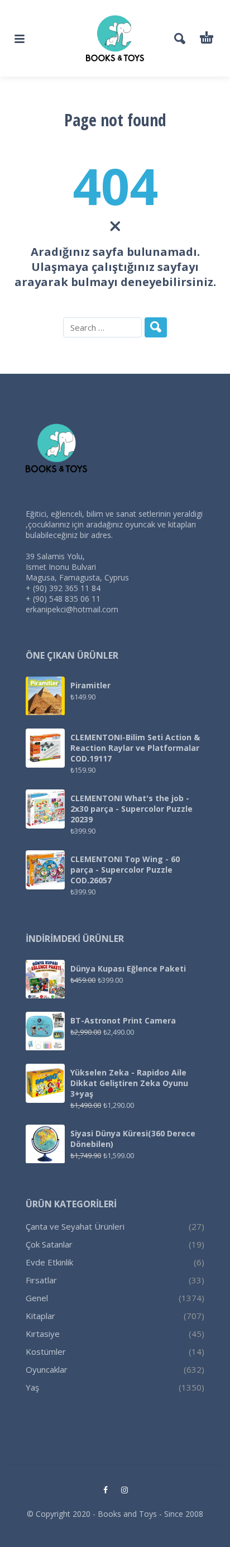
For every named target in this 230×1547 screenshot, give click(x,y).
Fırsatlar (41, 1280)
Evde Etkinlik (49, 1262)
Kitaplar (40, 1316)
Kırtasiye (43, 1334)
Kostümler (46, 1351)
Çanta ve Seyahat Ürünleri (75, 1226)
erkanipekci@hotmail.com (72, 609)
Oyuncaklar (47, 1369)
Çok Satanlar (49, 1244)
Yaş (32, 1387)
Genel (37, 1298)
